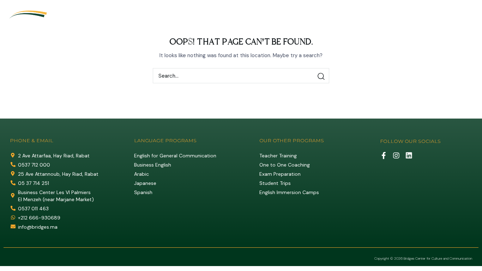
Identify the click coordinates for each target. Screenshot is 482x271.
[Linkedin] (469, 9)
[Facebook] (443, 9)
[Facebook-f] (383, 155)
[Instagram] (456, 9)
